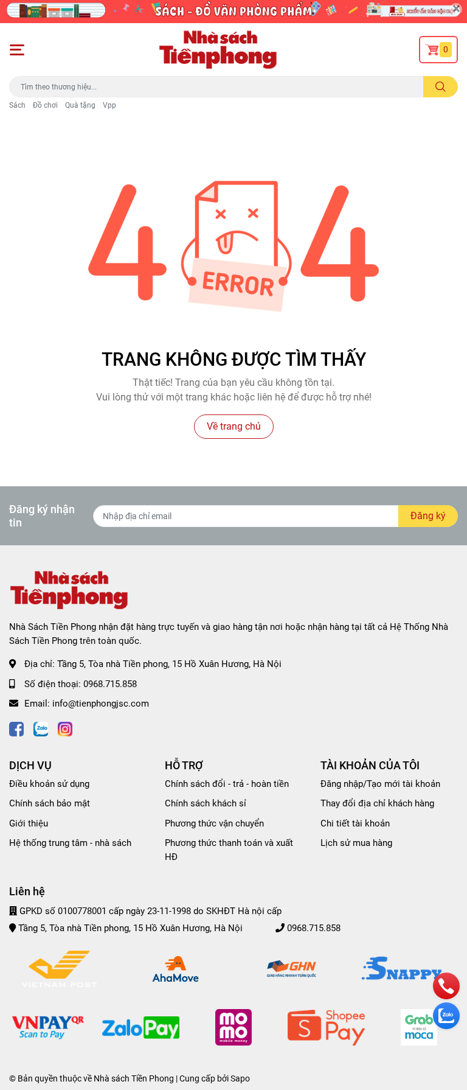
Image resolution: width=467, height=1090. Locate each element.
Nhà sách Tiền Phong (134, 1078)
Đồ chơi (45, 105)
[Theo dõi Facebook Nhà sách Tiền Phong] (16, 728)
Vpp (109, 105)
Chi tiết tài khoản (355, 823)
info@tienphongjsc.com (100, 703)
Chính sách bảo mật (49, 803)
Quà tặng (80, 105)
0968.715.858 (110, 684)
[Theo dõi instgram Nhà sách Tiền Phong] (65, 728)
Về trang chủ (234, 426)
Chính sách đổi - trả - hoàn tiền (227, 783)
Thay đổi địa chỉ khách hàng (377, 803)
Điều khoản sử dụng (49, 783)
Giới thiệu (28, 823)
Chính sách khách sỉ (205, 803)
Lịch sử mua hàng (356, 842)
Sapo (240, 1078)
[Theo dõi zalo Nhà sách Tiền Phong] (40, 728)
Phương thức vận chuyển (214, 823)
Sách (17, 105)
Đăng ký (428, 516)
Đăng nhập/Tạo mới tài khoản (380, 783)
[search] (440, 86)
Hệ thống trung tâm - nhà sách (70, 842)
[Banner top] (233, 11)
